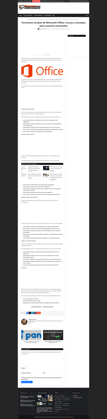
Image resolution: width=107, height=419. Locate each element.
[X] (30, 313)
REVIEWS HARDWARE (38, 15)
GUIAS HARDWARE (47, 15)
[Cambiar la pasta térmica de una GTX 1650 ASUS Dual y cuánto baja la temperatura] (44, 400)
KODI (54, 15)
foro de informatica (62, 395)
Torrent (67, 409)
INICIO (20, 15)
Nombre (23, 368)
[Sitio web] (29, 324)
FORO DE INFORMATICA (27, 15)
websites (56, 411)
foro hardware (57, 397)
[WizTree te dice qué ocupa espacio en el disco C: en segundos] (39, 403)
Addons (56, 395)
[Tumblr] (35, 313)
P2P (64, 409)
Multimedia (59, 399)
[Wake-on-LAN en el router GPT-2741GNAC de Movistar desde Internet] (50, 396)
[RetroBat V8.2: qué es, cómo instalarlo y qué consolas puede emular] (44, 396)
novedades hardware (48, 306)
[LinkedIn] (32, 313)
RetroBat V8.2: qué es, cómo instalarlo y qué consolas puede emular (57, 1)
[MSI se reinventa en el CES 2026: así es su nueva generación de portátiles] (46, 168)
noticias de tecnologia (58, 403)
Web (44, 373)
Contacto (75, 395)
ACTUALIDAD (36, 19)
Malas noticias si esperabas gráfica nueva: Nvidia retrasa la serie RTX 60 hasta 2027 (34, 168)
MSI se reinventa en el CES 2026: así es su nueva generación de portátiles (56, 168)
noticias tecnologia (66, 405)
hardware (62, 397)
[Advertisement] (65, 8)
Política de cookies (77, 397)
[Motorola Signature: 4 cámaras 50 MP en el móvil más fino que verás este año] (24, 175)
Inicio (30, 19)
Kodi (55, 399)
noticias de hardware (36, 306)
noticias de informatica (58, 401)
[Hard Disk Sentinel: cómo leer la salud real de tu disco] (50, 403)
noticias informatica (58, 405)
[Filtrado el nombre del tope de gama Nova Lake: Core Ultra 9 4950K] (39, 399)
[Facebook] (27, 313)
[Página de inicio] (30, 7)
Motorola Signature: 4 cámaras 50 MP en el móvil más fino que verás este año (34, 176)
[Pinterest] (37, 313)
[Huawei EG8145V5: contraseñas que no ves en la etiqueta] (39, 396)
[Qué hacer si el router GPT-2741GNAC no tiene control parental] (50, 399)
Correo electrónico (26, 373)
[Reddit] (40, 313)
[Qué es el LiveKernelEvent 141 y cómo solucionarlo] (44, 403)
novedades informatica (58, 409)
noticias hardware (66, 403)
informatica (67, 397)
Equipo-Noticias (32, 319)
